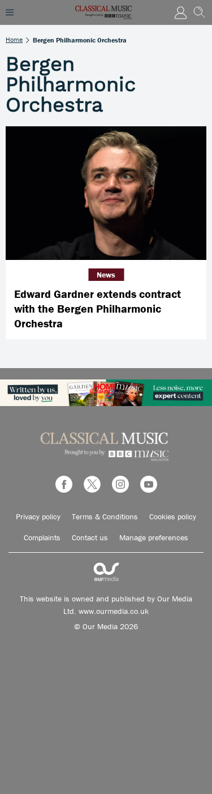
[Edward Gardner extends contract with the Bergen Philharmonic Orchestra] (106, 193)
